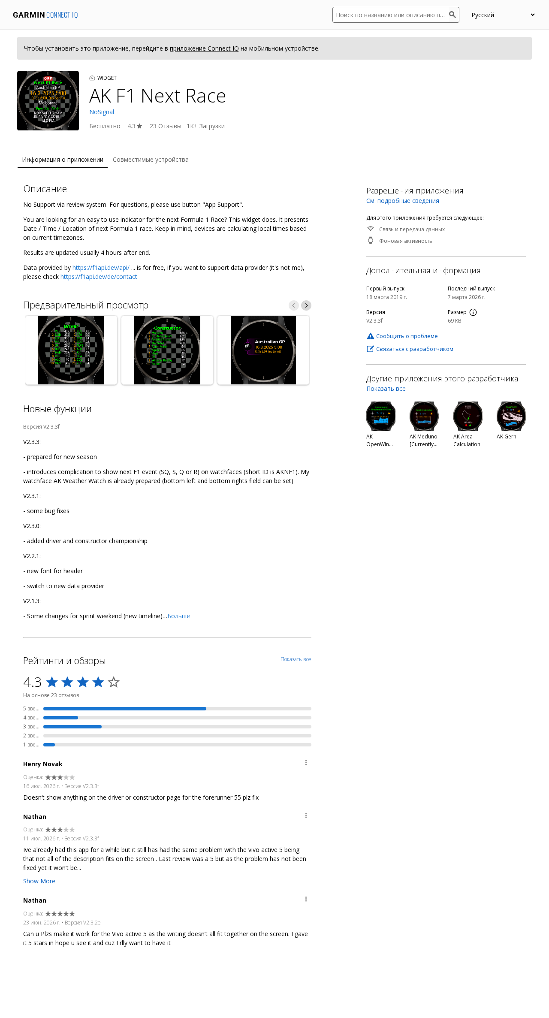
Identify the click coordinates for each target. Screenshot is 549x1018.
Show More (39, 881)
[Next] (306, 305)
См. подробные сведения (402, 200)
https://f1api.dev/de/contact (98, 276)
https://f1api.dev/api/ (101, 267)
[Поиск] (454, 15)
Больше (178, 616)
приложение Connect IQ (204, 48)
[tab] (62, 159)
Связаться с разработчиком (414, 349)
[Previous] (294, 305)
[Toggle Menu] (306, 763)
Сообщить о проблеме (407, 336)
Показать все (386, 388)
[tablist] (274, 159)
